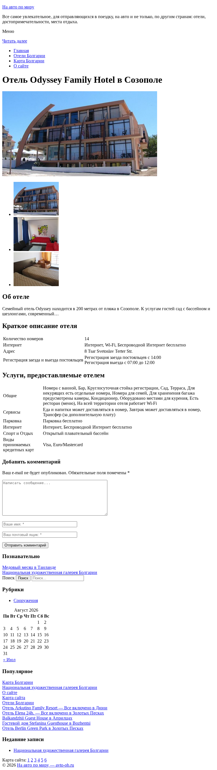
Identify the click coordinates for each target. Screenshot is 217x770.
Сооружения (26, 600)
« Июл (9, 659)
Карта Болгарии (29, 60)
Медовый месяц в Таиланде (29, 567)
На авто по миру (18, 7)
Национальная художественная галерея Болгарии (49, 572)
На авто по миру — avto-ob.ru (45, 765)
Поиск (8, 577)
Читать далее (14, 41)
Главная (21, 50)
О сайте (21, 65)
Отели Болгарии (29, 55)
